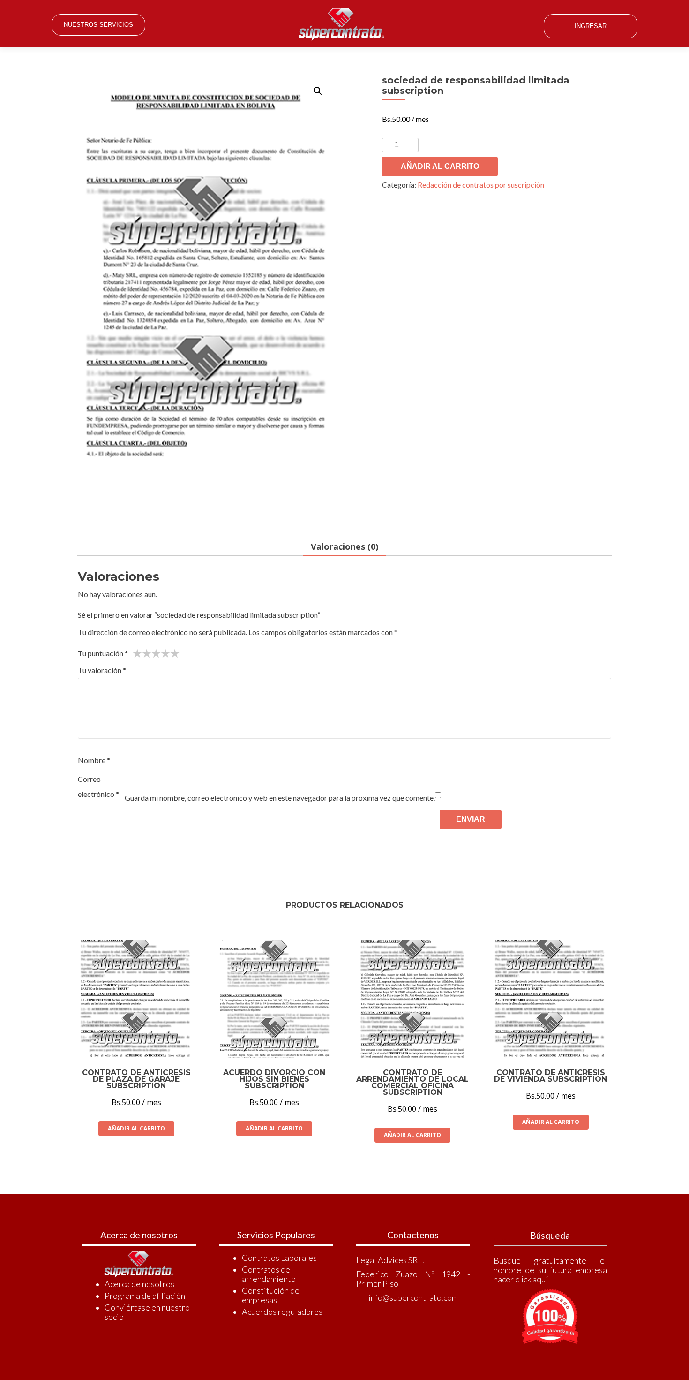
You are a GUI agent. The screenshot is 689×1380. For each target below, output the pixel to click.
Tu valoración (102, 670)
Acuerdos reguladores (282, 1311)
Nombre (94, 760)
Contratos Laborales (279, 1257)
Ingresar (591, 26)
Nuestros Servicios (98, 24)
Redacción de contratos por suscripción (481, 184)
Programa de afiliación (145, 1295)
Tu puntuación (103, 653)
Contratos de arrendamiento (269, 1274)
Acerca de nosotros (139, 1284)
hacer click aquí (521, 1279)
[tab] (344, 547)
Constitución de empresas (271, 1295)
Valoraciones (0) (344, 546)
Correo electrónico (98, 786)
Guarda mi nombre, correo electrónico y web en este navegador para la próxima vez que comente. (280, 797)
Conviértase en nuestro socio (147, 1312)
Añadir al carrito (440, 166)
